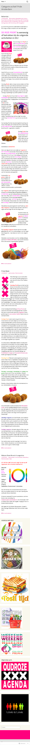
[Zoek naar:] (27, 1)
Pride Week (5, 271)
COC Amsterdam (18, 457)
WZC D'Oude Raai (24, 20)
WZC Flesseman (22, 21)
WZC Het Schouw (12, 23)
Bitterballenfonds (19, 18)
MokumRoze (25, 457)
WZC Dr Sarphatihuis (13, 21)
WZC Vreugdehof (20, 23)
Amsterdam (12, 18)
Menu (2, 1)
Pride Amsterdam (8, 20)
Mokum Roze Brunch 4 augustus (12, 455)
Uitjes (10, 459)
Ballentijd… (5, 16)
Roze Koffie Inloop (16, 20)
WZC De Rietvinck (5, 21)
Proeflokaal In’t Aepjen (7, 353)
